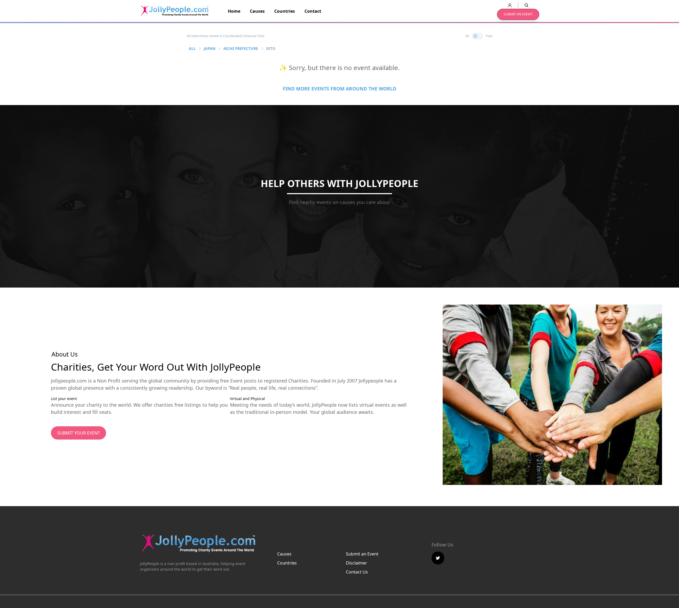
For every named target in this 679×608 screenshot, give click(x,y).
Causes (257, 11)
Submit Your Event (78, 433)
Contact (312, 11)
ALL (192, 48)
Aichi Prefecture (240, 48)
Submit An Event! (518, 14)
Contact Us (357, 572)
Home (234, 11)
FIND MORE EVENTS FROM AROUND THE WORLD (339, 88)
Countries (284, 11)
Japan (209, 48)
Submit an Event (362, 554)
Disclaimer (356, 563)
